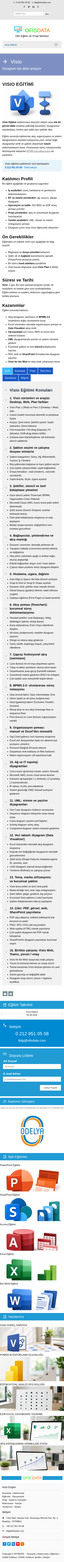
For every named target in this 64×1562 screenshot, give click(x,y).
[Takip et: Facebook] (24, 7)
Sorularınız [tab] (10, 378)
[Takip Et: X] (9, 1544)
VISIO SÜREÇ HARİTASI (13, 1325)
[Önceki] (2, 1014)
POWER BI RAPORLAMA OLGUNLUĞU (21, 1354)
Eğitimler (6, 1496)
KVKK (21, 1557)
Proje (4, 1500)
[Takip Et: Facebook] (4, 1544)
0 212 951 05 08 (13, 167)
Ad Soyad (10, 1061)
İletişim (18, 1507)
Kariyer (18, 1503)
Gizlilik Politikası (9, 1557)
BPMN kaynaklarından (38, 151)
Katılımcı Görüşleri (21, 1101)
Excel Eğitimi (7, 1254)
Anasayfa (6, 1493)
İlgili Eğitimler (17, 1156)
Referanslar (7, 1503)
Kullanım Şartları (34, 1557)
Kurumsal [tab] (20, 371)
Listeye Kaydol (50, 1087)
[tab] (7, 371)
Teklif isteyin (30, 167)
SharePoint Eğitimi (10, 1194)
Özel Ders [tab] (45, 371)
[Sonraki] (62, 1014)
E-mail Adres (12, 1073)
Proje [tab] (32, 371)
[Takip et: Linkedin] (34, 7)
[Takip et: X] (29, 7)
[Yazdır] (10, 993)
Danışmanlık (18, 1496)
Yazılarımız (16, 1316)
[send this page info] (5, 993)
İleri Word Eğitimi (9, 1283)
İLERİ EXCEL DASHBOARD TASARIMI (21, 1414)
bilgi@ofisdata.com (42, 2)
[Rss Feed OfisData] (22, 1544)
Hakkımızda (18, 1493)
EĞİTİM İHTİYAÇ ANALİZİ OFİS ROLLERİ (22, 1384)
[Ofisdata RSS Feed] (38, 7)
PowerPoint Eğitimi (10, 1165)
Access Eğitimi (8, 1224)
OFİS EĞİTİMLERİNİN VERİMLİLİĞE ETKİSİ (23, 1443)
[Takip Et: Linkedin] (13, 1544)
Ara (47, 14)
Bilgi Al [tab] (24, 378)
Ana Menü (11, 44)
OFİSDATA (19, 1554)
